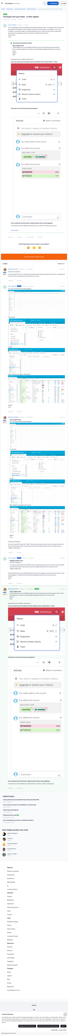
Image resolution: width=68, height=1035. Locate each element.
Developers (10, 954)
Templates (10, 961)
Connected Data (12, 889)
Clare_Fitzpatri (12, 25)
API (34, 1010)
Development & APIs (8, 817)
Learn (9, 918)
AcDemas (9, 838)
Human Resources (13, 907)
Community (9, 9)
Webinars (10, 940)
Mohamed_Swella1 (13, 269)
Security (34, 1005)
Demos (9, 932)
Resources (10, 943)
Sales (9, 911)
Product (9, 896)
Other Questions (31, 9)
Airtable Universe (12, 965)
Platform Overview (13, 871)
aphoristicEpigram (12, 833)
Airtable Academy (12, 922)
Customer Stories (12, 936)
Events (9, 925)
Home (3, 9)
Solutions (10, 893)
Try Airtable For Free (13, 990)
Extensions (10, 878)
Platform (10, 868)
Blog (8, 979)
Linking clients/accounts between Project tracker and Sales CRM (21, 799)
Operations (10, 904)
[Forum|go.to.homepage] (12, 3)
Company (10, 968)
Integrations (11, 875)
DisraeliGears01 (11, 849)
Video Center (11, 929)
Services (9, 950)
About (9, 972)
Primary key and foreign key (11, 810)
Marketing (10, 900)
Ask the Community (20, 9)
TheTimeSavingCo (12, 843)
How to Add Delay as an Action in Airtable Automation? (18, 820)
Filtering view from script (10, 815)
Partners (9, 947)
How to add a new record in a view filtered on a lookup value (19, 805)
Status (9, 983)
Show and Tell (7, 807)
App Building (11, 882)
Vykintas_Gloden (12, 854)
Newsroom (10, 987)
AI (7, 886)
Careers (9, 976)
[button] (2, 4)
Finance (9, 915)
